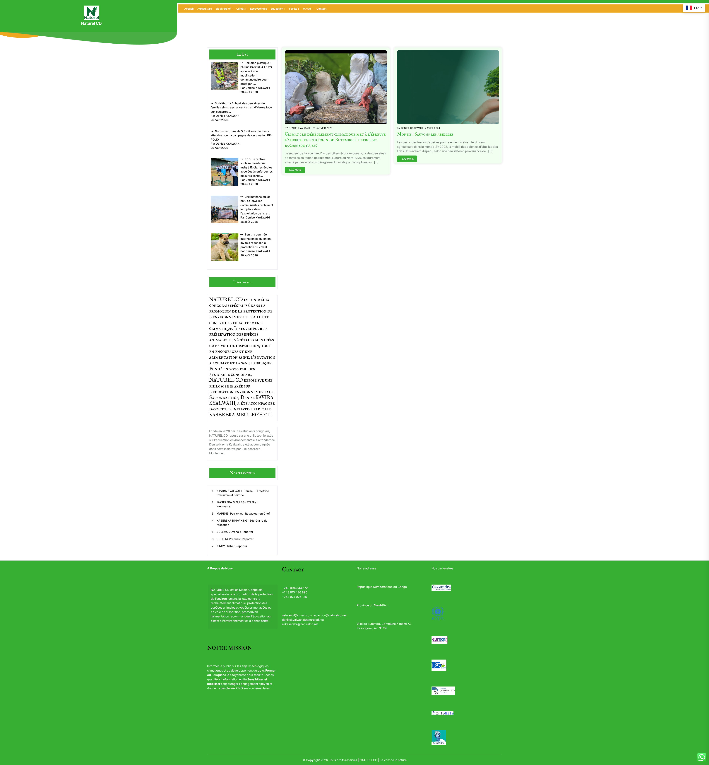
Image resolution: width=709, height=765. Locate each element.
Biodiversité (223, 8)
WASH (307, 8)
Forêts (293, 8)
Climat (240, 8)
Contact (321, 8)
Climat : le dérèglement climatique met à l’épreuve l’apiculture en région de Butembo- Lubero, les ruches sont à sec (335, 139)
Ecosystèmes (258, 8)
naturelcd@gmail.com (297, 615)
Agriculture (204, 8)
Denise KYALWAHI (299, 128)
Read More (294, 169)
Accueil (189, 8)
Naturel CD (91, 23)
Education (277, 8)
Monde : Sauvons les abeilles (425, 134)
